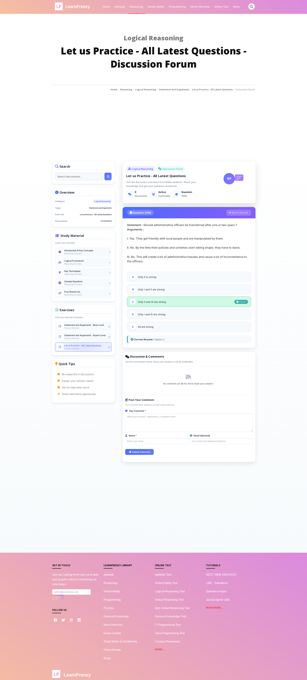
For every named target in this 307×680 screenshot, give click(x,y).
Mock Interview (200, 6)
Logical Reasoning (145, 89)
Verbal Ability (156, 6)
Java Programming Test (170, 633)
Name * (132, 435)
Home (106, 6)
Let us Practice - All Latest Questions (212, 89)
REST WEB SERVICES (221, 574)
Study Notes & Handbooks (120, 641)
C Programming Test (168, 624)
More (236, 6)
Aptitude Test (163, 574)
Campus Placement (167, 641)
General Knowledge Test (170, 616)
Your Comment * (137, 411)
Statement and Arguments (174, 89)
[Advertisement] (153, 118)
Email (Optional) (201, 435)
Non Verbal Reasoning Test (172, 608)
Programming (177, 6)
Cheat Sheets (112, 649)
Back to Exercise (239, 212)
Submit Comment (141, 452)
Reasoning (136, 6)
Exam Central (112, 633)
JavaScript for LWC (218, 599)
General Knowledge (116, 616)
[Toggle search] (251, 6)
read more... (214, 607)
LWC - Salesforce (217, 583)
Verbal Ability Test (166, 583)
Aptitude (119, 6)
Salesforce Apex (216, 591)
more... (160, 649)
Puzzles (109, 608)
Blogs (107, 658)
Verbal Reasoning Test (169, 599)
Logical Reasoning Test (170, 591)
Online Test (221, 6)
